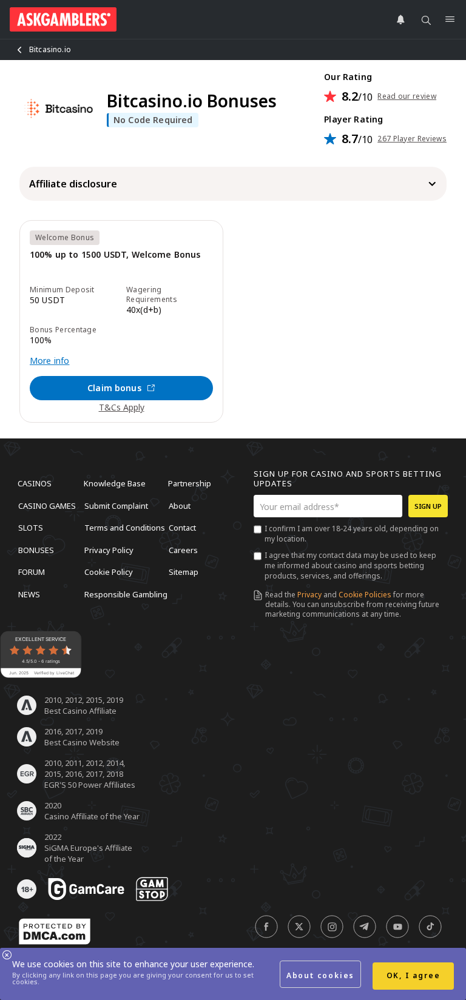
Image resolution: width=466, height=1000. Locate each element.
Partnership (189, 483)
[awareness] (86, 889)
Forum (31, 571)
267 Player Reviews (412, 139)
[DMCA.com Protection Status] (54, 931)
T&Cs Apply (121, 407)
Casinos (35, 483)
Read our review (406, 96)
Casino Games (47, 505)
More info (49, 360)
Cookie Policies (365, 594)
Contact (182, 527)
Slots (30, 527)
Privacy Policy (108, 549)
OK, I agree (414, 975)
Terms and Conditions (124, 527)
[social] (266, 926)
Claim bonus (114, 388)
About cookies (320, 975)
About (180, 505)
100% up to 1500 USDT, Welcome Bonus (115, 255)
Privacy (309, 594)
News (29, 593)
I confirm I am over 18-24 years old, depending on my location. (352, 533)
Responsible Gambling (125, 593)
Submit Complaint (116, 505)
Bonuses (36, 549)
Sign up (428, 506)
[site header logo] (63, 19)
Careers (183, 549)
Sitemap (183, 571)
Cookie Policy (108, 571)
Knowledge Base (115, 483)
